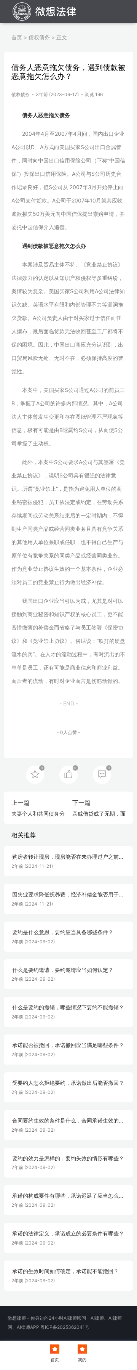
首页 (16, 37)
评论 (102, 774)
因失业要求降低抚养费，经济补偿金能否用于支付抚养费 (68, 894)
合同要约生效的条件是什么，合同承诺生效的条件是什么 (68, 1121)
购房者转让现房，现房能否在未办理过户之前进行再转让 (68, 857)
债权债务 (39, 37)
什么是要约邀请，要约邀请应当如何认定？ (62, 970)
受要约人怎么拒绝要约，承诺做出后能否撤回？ (68, 1083)
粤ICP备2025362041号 (64, 1327)
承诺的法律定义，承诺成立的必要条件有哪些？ (68, 1233)
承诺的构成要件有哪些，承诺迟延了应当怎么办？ (65, 1196)
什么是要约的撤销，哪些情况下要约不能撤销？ (68, 1007)
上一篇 (20, 802)
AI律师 (97, 1318)
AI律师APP (28, 1327)
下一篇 (81, 802)
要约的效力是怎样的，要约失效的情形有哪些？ (68, 1158)
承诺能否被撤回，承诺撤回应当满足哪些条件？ (68, 1045)
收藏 (35, 774)
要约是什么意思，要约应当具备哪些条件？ (62, 932)
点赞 (68, 774)
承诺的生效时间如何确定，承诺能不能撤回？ (65, 1271)
